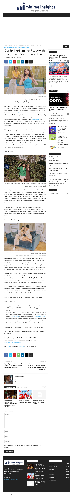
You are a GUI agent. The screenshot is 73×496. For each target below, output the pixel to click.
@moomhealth (40, 316)
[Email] (26, 61)
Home (6, 15)
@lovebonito (15, 316)
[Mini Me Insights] (36, 7)
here (8, 346)
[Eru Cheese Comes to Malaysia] (52, 146)
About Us (34, 494)
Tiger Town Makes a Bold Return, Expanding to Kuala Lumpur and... (58, 57)
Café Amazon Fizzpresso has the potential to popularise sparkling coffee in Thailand (10, 403)
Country (20, 47)
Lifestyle (10, 45)
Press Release (14, 47)
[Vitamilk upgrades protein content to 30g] (25, 394)
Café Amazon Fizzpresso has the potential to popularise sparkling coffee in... (40, 467)
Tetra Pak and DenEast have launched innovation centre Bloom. (58, 109)
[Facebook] (6, 61)
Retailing (55, 494)
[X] (10, 61)
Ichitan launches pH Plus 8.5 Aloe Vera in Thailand (38, 402)
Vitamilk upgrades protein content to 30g (25, 401)
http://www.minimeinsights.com (21, 379)
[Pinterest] (14, 61)
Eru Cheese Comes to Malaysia (63, 145)
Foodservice (62, 494)
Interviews (44, 15)
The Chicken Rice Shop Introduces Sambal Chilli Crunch (58, 174)
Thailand (51, 469)
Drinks (12, 15)
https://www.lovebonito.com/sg (12, 342)
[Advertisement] (36, 30)
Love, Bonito (18, 112)
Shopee (21, 346)
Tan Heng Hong (9, 57)
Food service (52, 480)
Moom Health (35, 119)
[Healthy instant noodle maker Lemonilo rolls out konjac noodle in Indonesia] (52, 137)
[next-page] (45, 387)
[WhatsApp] (18, 61)
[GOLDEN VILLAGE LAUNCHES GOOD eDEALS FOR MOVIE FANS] (52, 131)
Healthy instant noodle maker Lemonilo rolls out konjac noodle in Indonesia (62, 137)
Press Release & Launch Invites (31, 15)
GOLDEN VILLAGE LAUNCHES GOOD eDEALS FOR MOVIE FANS (62, 129)
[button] (67, 15)
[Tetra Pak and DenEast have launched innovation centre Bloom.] (59, 99)
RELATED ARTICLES (10, 387)
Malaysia (51, 464)
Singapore (26, 47)
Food (18, 15)
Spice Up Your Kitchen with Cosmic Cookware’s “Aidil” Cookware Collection (13, 365)
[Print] (31, 61)
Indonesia (51, 472)
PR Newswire (52, 15)
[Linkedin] (22, 61)
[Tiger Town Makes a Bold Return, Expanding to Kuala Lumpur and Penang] (59, 68)
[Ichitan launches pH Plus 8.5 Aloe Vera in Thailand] (39, 394)
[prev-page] (43, 387)
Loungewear (34, 115)
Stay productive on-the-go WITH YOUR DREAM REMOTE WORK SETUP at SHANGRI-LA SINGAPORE (37, 366)
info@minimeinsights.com (11, 479)
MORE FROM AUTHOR (22, 387)
